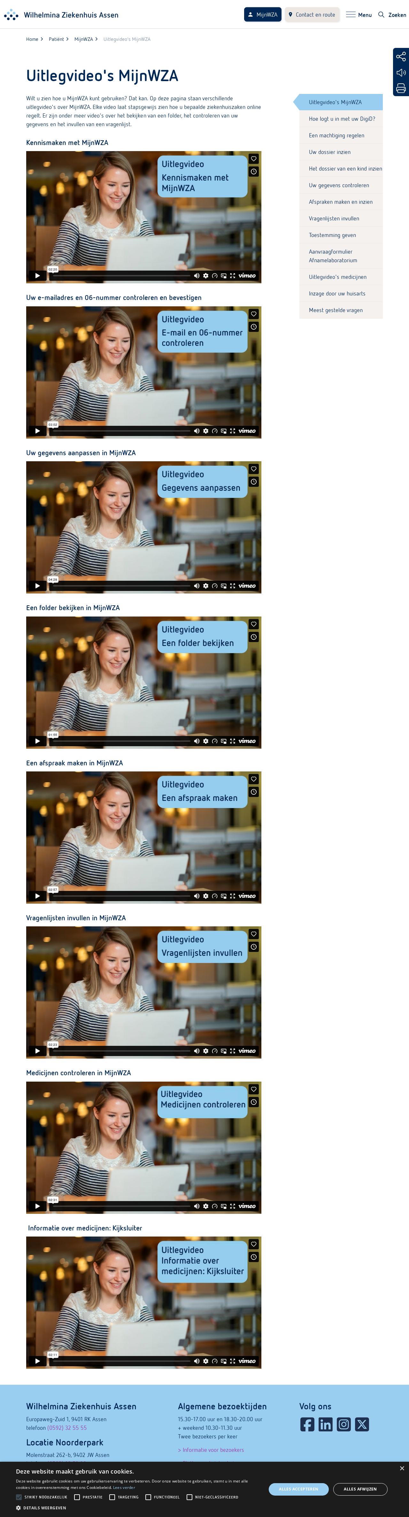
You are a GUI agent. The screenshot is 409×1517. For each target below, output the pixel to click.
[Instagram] (344, 1424)
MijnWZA (267, 14)
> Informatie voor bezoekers (211, 1449)
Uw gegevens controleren (339, 185)
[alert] (204, 1489)
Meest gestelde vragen (336, 310)
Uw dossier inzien (330, 152)
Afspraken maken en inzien (341, 201)
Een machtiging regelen (336, 135)
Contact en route (315, 14)
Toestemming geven (332, 235)
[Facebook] (307, 1424)
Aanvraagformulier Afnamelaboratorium (333, 256)
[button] (137, 1508)
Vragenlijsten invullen (334, 218)
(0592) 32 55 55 (67, 1427)
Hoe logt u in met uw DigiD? (342, 118)
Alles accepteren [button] (298, 1489)
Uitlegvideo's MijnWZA (335, 102)
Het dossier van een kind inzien (345, 168)
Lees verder (124, 1487)
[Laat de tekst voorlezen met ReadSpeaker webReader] (401, 72)
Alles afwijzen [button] (360, 1489)
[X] (362, 1424)
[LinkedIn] (326, 1424)
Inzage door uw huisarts (337, 293)
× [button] (401, 1468)
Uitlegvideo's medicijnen (338, 276)
